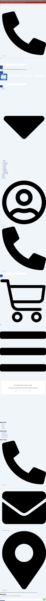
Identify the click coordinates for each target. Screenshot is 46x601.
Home (3, 69)
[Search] (1, 66)
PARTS (9, 69)
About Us (22, 69)
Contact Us (25, 69)
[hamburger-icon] (1, 68)
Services (19, 69)
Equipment (6, 69)
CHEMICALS (12, 69)
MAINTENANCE (16, 69)
